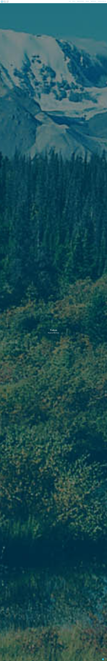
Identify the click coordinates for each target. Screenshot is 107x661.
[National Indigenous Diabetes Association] (4, 1)
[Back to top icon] (103, 659)
